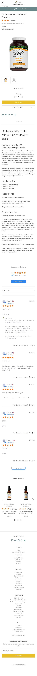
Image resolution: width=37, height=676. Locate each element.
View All (18, 617)
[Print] (9, 114)
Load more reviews (18, 468)
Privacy (18, 561)
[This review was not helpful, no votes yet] (32, 345)
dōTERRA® (18, 604)
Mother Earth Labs (18, 611)
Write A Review (18, 281)
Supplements (18, 572)
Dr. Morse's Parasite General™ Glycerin (26, 513)
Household (19, 583)
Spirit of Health (18, 598)
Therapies (18, 589)
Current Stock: (18, 88)
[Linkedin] (15, 114)
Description (18, 122)
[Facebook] (3, 114)
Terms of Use (18, 559)
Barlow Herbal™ (18, 609)
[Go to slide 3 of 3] (20, 520)
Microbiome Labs (18, 615)
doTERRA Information (18, 552)
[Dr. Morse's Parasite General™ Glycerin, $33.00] (26, 492)
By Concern (18, 578)
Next (33, 499)
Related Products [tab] (18, 478)
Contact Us (18, 554)
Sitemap (18, 563)
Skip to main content (18, 4)
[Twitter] (12, 114)
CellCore (18, 605)
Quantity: (18, 94)
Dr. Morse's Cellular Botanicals (18, 600)
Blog (18, 550)
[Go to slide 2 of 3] (17, 520)
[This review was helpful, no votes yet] (29, 345)
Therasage (18, 613)
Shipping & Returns (18, 558)
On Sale (18, 574)
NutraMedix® (18, 607)
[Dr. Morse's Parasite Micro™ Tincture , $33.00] (9, 492)
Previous (2, 499)
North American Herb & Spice (18, 602)
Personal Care (19, 585)
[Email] (6, 114)
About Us (18, 556)
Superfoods (18, 580)
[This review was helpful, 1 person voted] (29, 461)
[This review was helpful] (29, 377)
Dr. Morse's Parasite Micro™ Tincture (9, 513)
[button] (18, 669)
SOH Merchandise (18, 587)
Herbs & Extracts (18, 576)
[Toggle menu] (2, 2)
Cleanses (18, 581)
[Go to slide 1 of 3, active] (14, 520)
